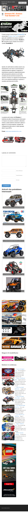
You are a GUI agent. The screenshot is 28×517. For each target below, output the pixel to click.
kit (12, 19)
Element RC (9, 19)
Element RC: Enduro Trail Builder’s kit (13, 15)
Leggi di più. (4, 3)
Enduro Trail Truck (13, 36)
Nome (19, 170)
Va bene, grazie (22, 2)
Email (19, 175)
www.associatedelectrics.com (13, 131)
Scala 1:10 (15, 19)
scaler (19, 19)
